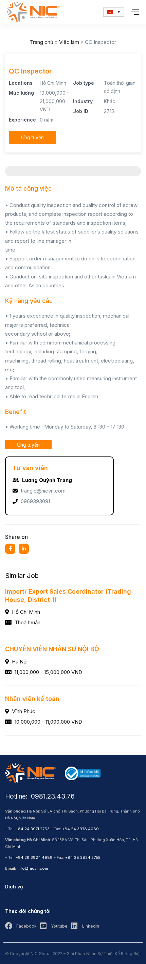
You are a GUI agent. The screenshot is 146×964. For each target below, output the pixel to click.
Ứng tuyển (32, 137)
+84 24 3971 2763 (33, 828)
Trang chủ (41, 42)
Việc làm (69, 42)
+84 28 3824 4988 (34, 857)
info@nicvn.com (32, 868)
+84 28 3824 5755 (83, 857)
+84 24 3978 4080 (80, 828)
